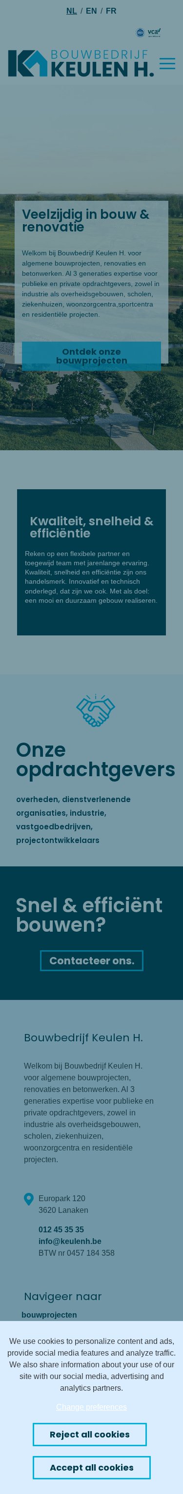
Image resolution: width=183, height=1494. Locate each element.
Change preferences (91, 1407)
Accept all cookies (92, 1467)
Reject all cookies (90, 1434)
